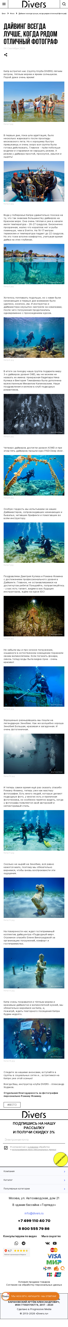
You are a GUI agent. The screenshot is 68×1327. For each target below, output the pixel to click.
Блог (4, 13)
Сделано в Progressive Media (34, 1309)
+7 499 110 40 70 (34, 1221)
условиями (32, 1146)
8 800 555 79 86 (34, 1228)
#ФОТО (12, 1104)
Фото (12, 13)
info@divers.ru (34, 1213)
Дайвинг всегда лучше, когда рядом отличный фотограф (42, 13)
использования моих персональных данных (34, 1149)
